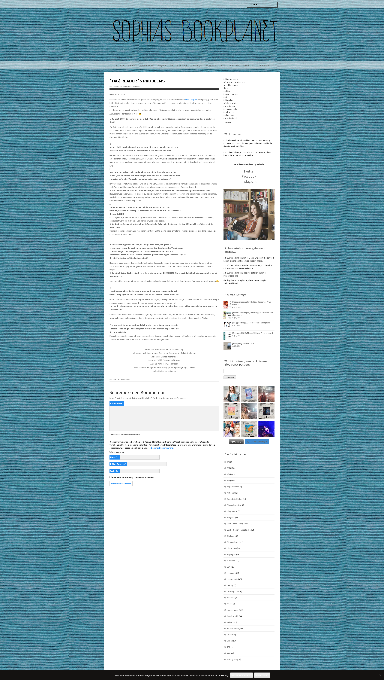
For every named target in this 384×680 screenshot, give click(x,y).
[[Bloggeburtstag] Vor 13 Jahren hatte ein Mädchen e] (232, 394)
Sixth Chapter (191, 99)
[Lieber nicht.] (380, 675)
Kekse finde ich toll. (241, 675)
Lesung (230, 585)
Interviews (234, 65)
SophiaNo (136, 86)
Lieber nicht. (262, 675)
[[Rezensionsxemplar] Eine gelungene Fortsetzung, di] (232, 411)
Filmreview (232, 548)
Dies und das (232, 542)
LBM (229, 566)
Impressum (264, 65)
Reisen (230, 622)
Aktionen (231, 492)
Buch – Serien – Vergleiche (239, 529)
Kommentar (116, 403)
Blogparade (232, 511)
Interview (231, 560)
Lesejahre (161, 65)
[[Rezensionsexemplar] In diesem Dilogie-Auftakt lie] (266, 411)
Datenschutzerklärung (162, 447)
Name (113, 457)
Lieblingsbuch (233, 591)
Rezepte (231, 634)
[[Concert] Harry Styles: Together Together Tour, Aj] (266, 394)
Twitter (249, 171)
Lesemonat (232, 579)
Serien (230, 640)
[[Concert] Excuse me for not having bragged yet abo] (266, 429)
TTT (228, 653)
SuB (171, 65)
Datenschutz (249, 65)
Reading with (232, 616)
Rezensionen (147, 65)
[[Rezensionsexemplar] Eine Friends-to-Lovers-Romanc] (249, 394)
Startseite (118, 65)
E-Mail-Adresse (118, 464)
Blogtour (231, 517)
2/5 (228, 462)
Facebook (249, 176)
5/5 (228, 480)
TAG (118, 379)
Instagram (249, 181)
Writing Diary (232, 659)
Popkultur (211, 65)
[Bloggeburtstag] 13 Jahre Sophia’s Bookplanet (251, 322)
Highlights (231, 554)
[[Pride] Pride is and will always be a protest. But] (232, 429)
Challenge (231, 536)
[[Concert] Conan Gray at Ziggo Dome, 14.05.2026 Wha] (249, 411)
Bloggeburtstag (234, 505)
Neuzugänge (232, 610)
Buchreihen (182, 65)
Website (114, 471)
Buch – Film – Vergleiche (237, 523)
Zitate (222, 65)
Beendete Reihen (235, 499)
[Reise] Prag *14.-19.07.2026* (243, 343)
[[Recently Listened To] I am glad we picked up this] (249, 429)
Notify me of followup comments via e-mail (132, 477)
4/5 (228, 474)
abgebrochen (233, 486)
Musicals (231, 597)
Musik (229, 603)
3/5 (228, 468)
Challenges (197, 65)
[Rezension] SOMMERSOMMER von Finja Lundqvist (252, 333)
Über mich (132, 65)
